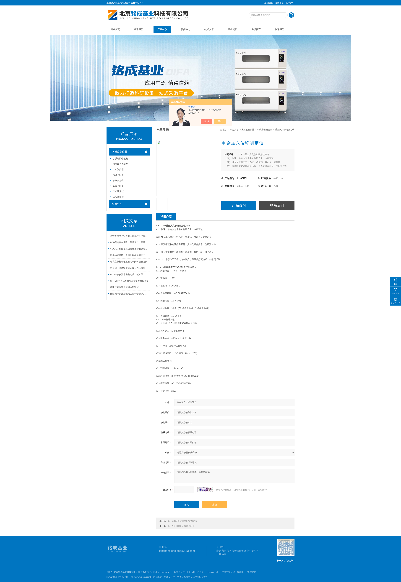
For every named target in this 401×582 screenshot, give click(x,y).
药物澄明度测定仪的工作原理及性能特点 (129, 236)
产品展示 (234, 129)
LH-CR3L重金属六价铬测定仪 (182, 521)
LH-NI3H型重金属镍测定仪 (181, 526)
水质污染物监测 (120, 158)
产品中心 (162, 29)
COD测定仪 (118, 197)
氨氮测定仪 (118, 186)
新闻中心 (185, 29)
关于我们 (138, 29)
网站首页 (115, 29)
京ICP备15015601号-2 (193, 572)
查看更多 (117, 203)
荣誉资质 (232, 29)
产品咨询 (239, 205)
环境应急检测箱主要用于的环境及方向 (128, 261)
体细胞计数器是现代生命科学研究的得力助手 (129, 294)
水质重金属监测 (120, 164)
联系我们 (290, 3)
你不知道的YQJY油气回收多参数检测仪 (129, 281)
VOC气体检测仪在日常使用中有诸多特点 (129, 249)
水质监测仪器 (119, 151)
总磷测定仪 (118, 175)
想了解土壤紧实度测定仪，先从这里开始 (129, 268)
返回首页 (268, 3)
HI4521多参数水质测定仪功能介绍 (126, 274)
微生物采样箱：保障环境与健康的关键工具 (129, 255)
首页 (225, 129)
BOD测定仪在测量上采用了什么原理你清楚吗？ (129, 242)
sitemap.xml (212, 572)
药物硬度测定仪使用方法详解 (124, 287)
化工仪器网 (238, 572)
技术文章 (209, 29)
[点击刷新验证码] (205, 489)
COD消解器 (118, 169)
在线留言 (279, 3)
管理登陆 (251, 572)
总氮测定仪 (118, 180)
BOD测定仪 (118, 191)
